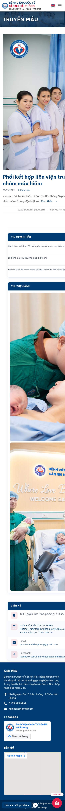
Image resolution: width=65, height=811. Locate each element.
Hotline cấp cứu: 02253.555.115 (37, 632)
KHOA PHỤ (54, 210)
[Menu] (59, 5)
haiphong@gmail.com (21, 708)
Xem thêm (47, 201)
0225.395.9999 (17, 703)
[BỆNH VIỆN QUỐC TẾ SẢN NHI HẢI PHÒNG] (5, 6)
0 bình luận (24, 190)
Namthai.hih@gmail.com (34, 210)
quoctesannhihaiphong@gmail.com (39, 644)
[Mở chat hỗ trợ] (57, 803)
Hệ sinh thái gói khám (17, 805)
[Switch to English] (53, 5)
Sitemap (42, 808)
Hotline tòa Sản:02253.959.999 (36, 625)
